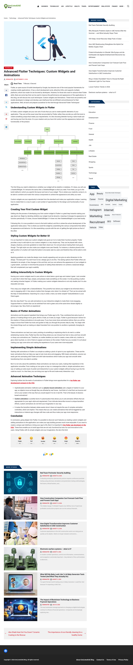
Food (90, 129)
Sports (91, 167)
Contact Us (100, 660)
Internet (109, 210)
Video (101, 227)
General (91, 134)
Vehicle (93, 227)
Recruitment (97, 222)
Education (92, 112)
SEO (109, 221)
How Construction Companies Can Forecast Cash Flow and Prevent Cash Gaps (107, 64)
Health (77, 6)
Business (44, 6)
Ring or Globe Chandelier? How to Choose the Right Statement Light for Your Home (106, 80)
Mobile (107, 215)
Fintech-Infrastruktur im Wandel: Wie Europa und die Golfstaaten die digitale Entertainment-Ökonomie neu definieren (107, 54)
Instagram (96, 209)
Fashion (114, 204)
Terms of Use (111, 660)
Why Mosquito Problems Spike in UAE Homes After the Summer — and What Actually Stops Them (107, 32)
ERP (102, 204)
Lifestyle (69, 6)
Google (120, 204)
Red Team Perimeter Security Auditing (55, 473)
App (92, 194)
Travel (83, 6)
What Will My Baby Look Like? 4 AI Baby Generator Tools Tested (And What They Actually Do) (62, 575)
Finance (115, 6)
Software (116, 221)
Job (62, 6)
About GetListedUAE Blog (85, 660)
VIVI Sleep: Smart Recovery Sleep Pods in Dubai (105, 39)
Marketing (96, 216)
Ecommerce (94, 205)
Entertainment (94, 6)
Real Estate (105, 6)
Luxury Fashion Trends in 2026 (99, 87)
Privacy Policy (123, 660)
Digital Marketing (116, 200)
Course (100, 199)
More (121, 6)
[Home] (38, 6)
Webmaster (9, 79)
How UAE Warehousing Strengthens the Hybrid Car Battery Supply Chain (106, 45)
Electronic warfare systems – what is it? (55, 549)
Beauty (100, 193)
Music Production (116, 214)
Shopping (92, 162)
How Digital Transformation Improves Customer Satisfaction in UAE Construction (59, 525)
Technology (54, 6)
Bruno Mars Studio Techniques (112, 192)
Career (93, 199)
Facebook (107, 204)
